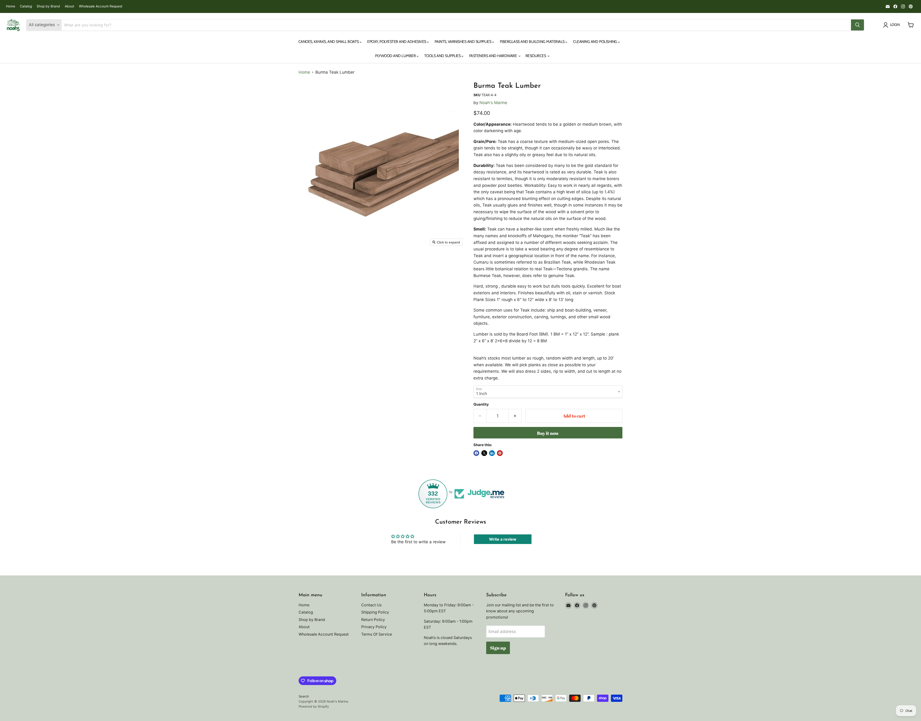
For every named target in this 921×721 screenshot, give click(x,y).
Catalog (26, 6)
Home (10, 6)
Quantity (481, 404)
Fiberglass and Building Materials (533, 41)
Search (304, 696)
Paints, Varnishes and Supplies (463, 41)
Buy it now (548, 433)
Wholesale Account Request (100, 6)
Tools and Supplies (442, 55)
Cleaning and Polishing (595, 41)
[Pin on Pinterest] (500, 453)
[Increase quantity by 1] (515, 416)
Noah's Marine (493, 102)
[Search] (857, 24)
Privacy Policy (374, 627)
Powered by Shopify (314, 706)
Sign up (498, 648)
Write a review (502, 539)
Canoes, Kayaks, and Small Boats (329, 41)
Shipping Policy (375, 612)
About (69, 6)
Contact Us (371, 605)
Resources (536, 55)
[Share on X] (484, 453)
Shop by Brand (48, 6)
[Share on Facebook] (476, 453)
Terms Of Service (376, 634)
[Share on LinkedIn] (492, 453)
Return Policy (373, 619)
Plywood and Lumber (396, 55)
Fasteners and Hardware (493, 55)
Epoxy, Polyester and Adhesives (397, 41)
